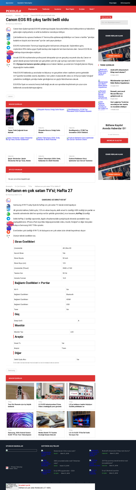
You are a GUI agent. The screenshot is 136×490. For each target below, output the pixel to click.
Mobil (55, 465)
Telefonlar (46, 9)
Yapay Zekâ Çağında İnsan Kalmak (18, 131)
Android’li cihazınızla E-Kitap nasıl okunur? (119, 71)
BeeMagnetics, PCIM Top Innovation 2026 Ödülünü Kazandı (78, 131)
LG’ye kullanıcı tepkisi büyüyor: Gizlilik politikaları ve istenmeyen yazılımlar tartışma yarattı (80, 405)
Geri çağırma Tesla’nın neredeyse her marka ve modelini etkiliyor (119, 104)
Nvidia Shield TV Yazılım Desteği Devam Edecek (47, 434)
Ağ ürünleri (9, 3)
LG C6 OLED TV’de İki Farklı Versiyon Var (79, 434)
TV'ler (30, 186)
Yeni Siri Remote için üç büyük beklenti (19, 405)
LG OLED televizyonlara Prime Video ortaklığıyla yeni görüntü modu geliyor (49, 405)
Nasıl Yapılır (70, 9)
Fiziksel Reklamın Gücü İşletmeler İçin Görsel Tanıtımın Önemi (80, 160)
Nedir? (92, 9)
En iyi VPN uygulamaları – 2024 (64, 471)
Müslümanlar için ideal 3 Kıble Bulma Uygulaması (120, 82)
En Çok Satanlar (20, 186)
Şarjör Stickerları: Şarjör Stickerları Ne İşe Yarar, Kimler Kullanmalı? (19, 160)
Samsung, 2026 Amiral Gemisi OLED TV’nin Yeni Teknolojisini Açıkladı (19, 434)
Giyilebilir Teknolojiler (24, 3)
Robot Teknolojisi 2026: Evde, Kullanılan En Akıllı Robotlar (49, 160)
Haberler (18, 15)
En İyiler (82, 9)
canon (10, 96)
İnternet (104, 465)
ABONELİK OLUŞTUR (114, 140)
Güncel (25, 15)
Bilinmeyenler (125, 3)
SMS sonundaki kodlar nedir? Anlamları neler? (67, 462)
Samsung (11, 370)
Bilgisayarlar (32, 9)
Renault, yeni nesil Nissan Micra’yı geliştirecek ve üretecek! (117, 93)
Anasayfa (9, 15)
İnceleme (58, 9)
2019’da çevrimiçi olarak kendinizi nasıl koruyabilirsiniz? (115, 462)
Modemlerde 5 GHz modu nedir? (64, 451)
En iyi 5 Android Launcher (110, 471)
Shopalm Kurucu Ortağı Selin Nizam (49, 131)
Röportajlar (113, 3)
